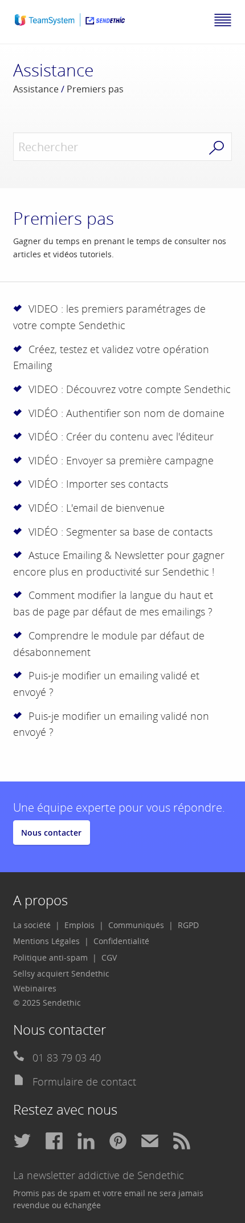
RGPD (188, 925)
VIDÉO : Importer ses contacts (98, 484)
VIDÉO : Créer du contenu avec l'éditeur (121, 436)
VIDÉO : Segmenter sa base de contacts (120, 531)
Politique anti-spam (50, 957)
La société (32, 925)
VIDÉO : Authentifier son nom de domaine (126, 413)
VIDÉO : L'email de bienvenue (96, 508)
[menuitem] (36, 925)
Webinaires (34, 988)
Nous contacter (51, 832)
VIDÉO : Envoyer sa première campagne (121, 460)
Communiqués (136, 925)
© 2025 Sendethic (47, 1002)
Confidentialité (121, 941)
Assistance (36, 89)
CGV (109, 957)
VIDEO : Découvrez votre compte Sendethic (129, 389)
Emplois (79, 925)
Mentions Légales (46, 941)
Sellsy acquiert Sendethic (61, 973)
